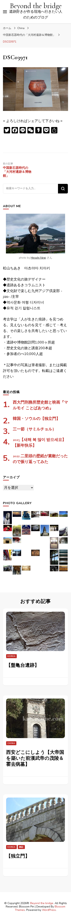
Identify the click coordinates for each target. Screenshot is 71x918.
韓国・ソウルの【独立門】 (36, 418)
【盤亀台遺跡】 (22, 665)
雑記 (21, 847)
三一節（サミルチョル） (34, 429)
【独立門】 (18, 856)
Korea (11, 656)
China (20, 28)
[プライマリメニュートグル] (5, 11)
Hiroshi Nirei (38, 258)
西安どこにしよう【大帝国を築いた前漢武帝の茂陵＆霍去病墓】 (35, 758)
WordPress (49, 910)
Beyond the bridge (36, 5)
